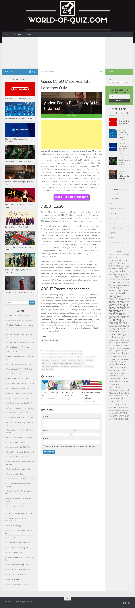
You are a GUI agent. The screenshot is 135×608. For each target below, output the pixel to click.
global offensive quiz (65, 363)
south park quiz (117, 407)
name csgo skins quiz (47, 369)
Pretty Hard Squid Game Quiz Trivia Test (20, 388)
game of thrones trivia (117, 312)
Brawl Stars (114, 199)
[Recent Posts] (111, 113)
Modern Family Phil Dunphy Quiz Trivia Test (124, 176)
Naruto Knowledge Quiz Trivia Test (18, 447)
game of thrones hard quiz (119, 293)
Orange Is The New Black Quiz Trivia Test (20, 452)
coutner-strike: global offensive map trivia (53, 357)
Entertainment (18, 34)
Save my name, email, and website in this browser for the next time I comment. (71, 446)
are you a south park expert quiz (119, 263)
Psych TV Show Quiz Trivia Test (17, 379)
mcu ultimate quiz (115, 396)
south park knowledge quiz (119, 398)
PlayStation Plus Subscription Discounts (20, 325)
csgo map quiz (45, 360)
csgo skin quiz (72, 360)
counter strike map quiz (52, 351)
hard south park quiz (119, 355)
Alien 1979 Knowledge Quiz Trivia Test (19, 437)
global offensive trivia (78, 363)
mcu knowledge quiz (122, 390)
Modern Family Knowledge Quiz (17, 552)
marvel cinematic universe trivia (118, 387)
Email (75, 431)
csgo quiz (63, 360)
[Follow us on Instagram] (33, 71)
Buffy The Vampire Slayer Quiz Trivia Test (20, 342)
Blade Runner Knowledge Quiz (17, 457)
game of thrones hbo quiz (119, 297)
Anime (7, 34)
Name (45, 431)
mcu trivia (123, 392)
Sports (28, 34)
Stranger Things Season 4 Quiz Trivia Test (20, 479)
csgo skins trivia (46, 363)
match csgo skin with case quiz (50, 366)
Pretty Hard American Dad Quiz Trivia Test (21, 384)
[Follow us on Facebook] (30, 71)
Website (46, 438)
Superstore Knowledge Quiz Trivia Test (20, 418)
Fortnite (113, 213)
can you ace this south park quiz (117, 273)
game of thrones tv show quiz (119, 318)
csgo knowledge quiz (90, 357)
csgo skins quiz (89, 360)
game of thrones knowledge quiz (119, 303)
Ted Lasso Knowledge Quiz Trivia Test (19, 393)
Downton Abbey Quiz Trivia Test (17, 398)
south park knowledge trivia (117, 403)
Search (111, 79)
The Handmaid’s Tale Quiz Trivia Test (19, 293)
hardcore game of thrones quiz (119, 336)
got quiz (117, 328)
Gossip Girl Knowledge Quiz (16, 538)
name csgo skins (88, 366)
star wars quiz (121, 415)
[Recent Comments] (121, 113)
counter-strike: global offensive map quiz (71, 351)
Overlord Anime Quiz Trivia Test (17, 413)
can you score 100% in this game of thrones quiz (119, 288)
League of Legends (117, 218)
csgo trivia (55, 363)
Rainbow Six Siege (116, 228)
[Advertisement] (71, 52)
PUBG (112, 223)
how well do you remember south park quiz (117, 364)
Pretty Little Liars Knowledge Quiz (18, 548)
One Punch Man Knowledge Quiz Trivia (19, 513)
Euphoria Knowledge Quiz (15, 526)
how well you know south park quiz (118, 370)
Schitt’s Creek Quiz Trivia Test (16, 442)
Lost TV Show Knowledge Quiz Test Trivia (20, 403)
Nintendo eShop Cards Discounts (17, 99)
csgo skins (80, 360)
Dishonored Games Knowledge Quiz (19, 469)
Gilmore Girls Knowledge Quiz (16, 574)
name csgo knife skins (76, 366)
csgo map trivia (55, 360)
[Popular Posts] (116, 113)
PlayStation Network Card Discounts (18, 119)
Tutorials (122, 118)
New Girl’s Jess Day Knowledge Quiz (19, 570)
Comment (46, 416)
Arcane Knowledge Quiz (15, 474)
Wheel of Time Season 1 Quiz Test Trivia (20, 408)
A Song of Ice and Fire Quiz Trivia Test (19, 369)
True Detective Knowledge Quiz (17, 565)
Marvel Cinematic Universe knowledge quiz (116, 376)
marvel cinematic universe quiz (118, 381)
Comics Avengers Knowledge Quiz (18, 584)
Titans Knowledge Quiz (14, 579)
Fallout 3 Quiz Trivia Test (15, 374)
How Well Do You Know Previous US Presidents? (91, 395)
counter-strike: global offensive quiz (51, 354)
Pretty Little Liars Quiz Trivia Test (17, 227)
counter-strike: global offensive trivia (72, 354)
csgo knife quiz (79, 357)
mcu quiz (113, 392)
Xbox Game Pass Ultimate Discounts (19, 162)
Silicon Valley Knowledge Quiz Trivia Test (20, 352)
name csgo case (64, 366)
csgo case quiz (70, 357)
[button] (44, 105)
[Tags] (127, 113)
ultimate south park (119, 418)
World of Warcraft (116, 242)
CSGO (112, 204)
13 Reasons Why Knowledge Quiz (18, 543)
